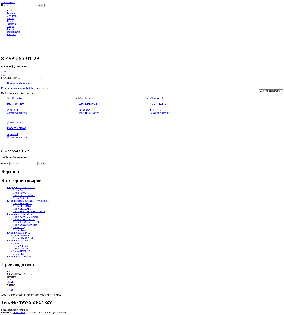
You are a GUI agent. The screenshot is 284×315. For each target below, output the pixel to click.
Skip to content (8, 2)
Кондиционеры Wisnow (19, 256)
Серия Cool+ (19, 190)
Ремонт (10, 21)
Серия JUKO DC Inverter (25, 217)
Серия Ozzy (19, 227)
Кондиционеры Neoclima (19, 214)
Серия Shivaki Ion (22, 235)
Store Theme (19, 312)
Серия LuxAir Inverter (24, 195)
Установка (12, 16)
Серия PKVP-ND (21, 251)
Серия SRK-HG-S (22, 206)
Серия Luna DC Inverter (25, 224)
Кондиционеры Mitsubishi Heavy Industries (28, 201)
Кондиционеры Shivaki (18, 232)
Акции (10, 26)
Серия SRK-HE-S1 (22, 203)
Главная (11, 10)
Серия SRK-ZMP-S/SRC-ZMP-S (29, 211)
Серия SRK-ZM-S (22, 209)
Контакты (12, 29)
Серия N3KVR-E (21, 248)
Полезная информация (18, 83)
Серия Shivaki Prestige (24, 238)
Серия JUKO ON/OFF (24, 219)
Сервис (10, 18)
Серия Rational (20, 198)
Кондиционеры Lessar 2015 (21, 187)
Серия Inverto (19, 193)
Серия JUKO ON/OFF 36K (26, 222)
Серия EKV (19, 243)
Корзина (11, 34)
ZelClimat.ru (14, 42)
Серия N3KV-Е (20, 246)
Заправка (11, 24)
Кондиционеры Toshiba (21, 88)
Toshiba (10, 282)
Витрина (11, 13)
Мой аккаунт (13, 32)
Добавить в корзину (17, 113)
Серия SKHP (19, 254)
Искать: (5, 163)
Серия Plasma (19, 230)
